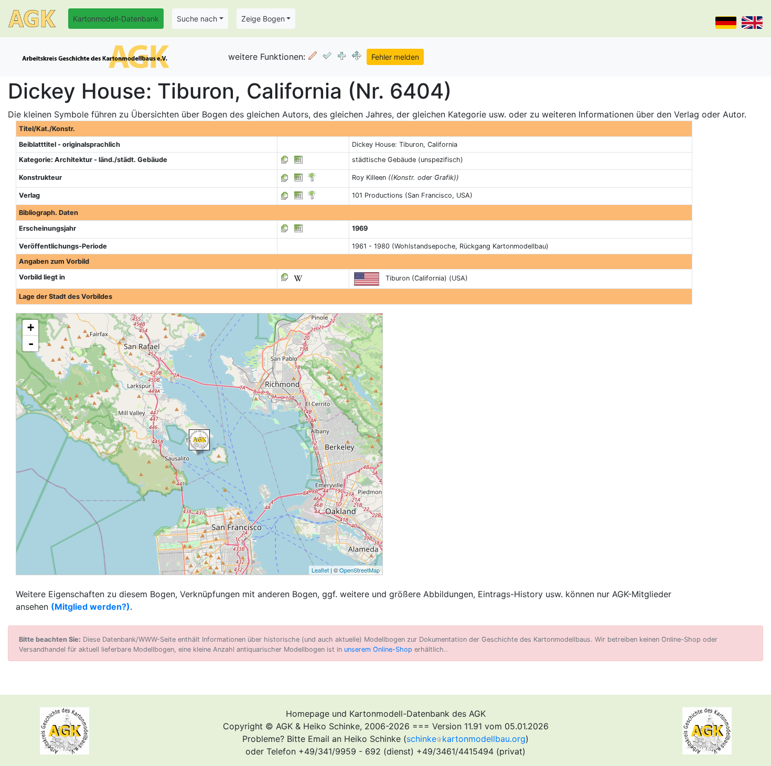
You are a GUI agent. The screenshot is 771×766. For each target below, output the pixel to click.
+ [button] (30, 327)
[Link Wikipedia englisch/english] (298, 277)
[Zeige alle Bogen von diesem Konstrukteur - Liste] (285, 177)
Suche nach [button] (197, 18)
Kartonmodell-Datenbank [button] (116, 18)
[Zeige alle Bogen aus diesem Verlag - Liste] (285, 195)
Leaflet (320, 570)
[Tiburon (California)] (199, 439)
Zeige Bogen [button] (263, 18)
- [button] (31, 343)
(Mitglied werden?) (90, 606)
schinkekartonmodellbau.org (466, 738)
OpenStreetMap (359, 570)
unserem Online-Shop (378, 649)
